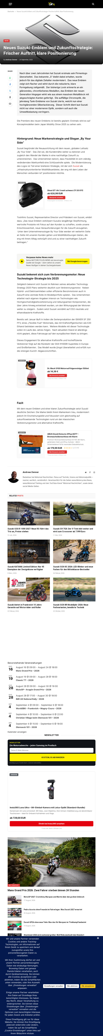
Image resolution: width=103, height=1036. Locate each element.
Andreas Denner (11, 60)
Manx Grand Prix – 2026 (27, 670)
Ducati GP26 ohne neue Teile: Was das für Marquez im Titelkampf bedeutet (55, 922)
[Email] (10, 103)
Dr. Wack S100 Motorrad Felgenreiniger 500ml (68, 368)
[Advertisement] (26, 640)
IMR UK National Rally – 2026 (30, 699)
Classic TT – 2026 (25, 680)
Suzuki (76, 166)
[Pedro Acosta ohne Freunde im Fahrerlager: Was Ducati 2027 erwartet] (14, 913)
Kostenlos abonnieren (53, 757)
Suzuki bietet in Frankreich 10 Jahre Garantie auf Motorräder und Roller (25, 606)
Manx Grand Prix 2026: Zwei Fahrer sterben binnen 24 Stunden (43, 890)
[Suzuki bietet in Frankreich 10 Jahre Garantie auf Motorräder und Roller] (29, 589)
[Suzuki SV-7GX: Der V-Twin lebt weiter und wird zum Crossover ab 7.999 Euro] (74, 514)
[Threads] (10, 97)
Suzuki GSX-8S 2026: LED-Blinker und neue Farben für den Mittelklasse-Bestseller (73, 568)
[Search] (93, 4)
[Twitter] (10, 90)
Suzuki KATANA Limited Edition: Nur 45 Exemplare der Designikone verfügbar (26, 568)
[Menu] (10, 4)
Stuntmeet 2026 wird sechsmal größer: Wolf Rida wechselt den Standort (54, 935)
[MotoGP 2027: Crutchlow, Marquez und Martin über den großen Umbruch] (14, 900)
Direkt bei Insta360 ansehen (51, 823)
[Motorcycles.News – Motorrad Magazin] (51, 4)
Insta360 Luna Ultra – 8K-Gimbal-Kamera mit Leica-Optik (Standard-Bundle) (47, 807)
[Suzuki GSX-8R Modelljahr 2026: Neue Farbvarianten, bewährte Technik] (74, 589)
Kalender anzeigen (17, 732)
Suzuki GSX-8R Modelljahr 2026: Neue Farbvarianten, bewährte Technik (70, 606)
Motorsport (14, 885)
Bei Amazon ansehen (57, 375)
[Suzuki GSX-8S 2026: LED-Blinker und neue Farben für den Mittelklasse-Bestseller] (74, 552)
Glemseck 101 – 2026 (26, 727)
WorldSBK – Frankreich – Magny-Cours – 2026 (38, 708)
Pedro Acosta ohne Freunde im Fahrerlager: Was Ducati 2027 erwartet (53, 910)
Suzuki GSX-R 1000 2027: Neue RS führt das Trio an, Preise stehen (28, 530)
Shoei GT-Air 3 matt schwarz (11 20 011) (65, 190)
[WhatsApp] (10, 77)
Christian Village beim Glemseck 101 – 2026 (37, 717)
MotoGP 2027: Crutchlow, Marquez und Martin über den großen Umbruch (54, 897)
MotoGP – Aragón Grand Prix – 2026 (33, 689)
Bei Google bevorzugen (77, 261)
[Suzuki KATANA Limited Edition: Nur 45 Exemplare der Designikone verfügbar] (29, 552)
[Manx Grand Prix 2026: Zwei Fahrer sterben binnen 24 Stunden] (51, 862)
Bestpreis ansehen (56, 197)
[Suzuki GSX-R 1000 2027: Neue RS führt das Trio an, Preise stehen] (29, 514)
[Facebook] (10, 84)
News (7, 41)
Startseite (11, 11)
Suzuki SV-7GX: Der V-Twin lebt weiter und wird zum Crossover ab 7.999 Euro (73, 530)
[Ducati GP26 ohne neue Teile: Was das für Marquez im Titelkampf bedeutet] (14, 925)
